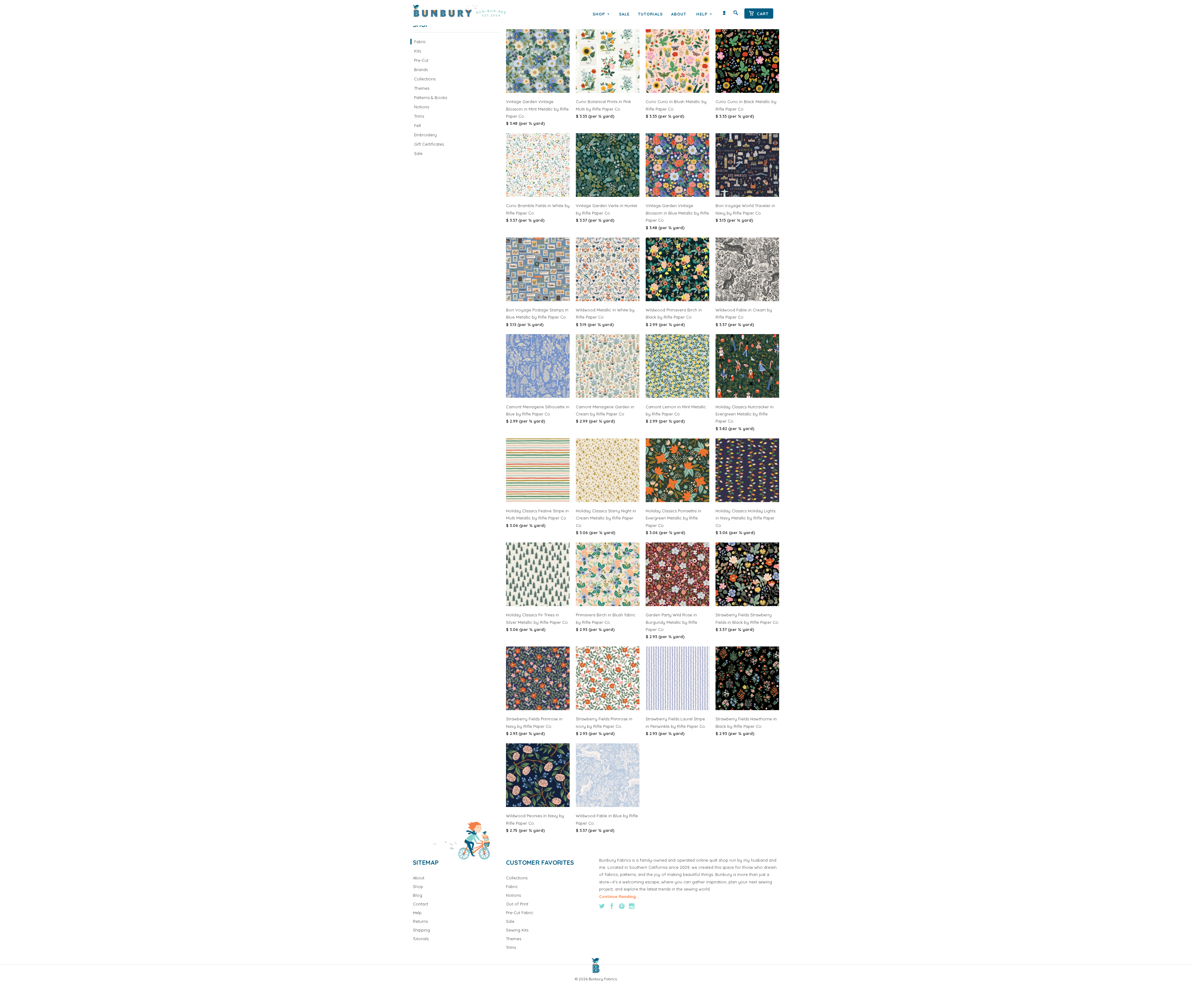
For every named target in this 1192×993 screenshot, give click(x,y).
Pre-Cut (421, 60)
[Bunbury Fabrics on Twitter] (602, 906)
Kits (417, 50)
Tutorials (650, 13)
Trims (419, 116)
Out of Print (517, 903)
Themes (421, 88)
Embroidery (425, 134)
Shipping (421, 929)
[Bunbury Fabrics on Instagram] (631, 906)
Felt (417, 125)
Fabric (420, 41)
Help (704, 13)
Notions (421, 106)
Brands (421, 69)
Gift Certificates (429, 144)
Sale (624, 13)
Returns (420, 921)
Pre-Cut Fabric (519, 912)
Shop (601, 13)
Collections (425, 78)
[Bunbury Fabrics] (468, 11)
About (678, 13)
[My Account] (724, 14)
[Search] (735, 14)
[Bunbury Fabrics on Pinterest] (622, 906)
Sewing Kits (517, 929)
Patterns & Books (430, 97)
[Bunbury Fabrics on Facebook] (612, 906)
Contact (420, 903)
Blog (417, 895)
